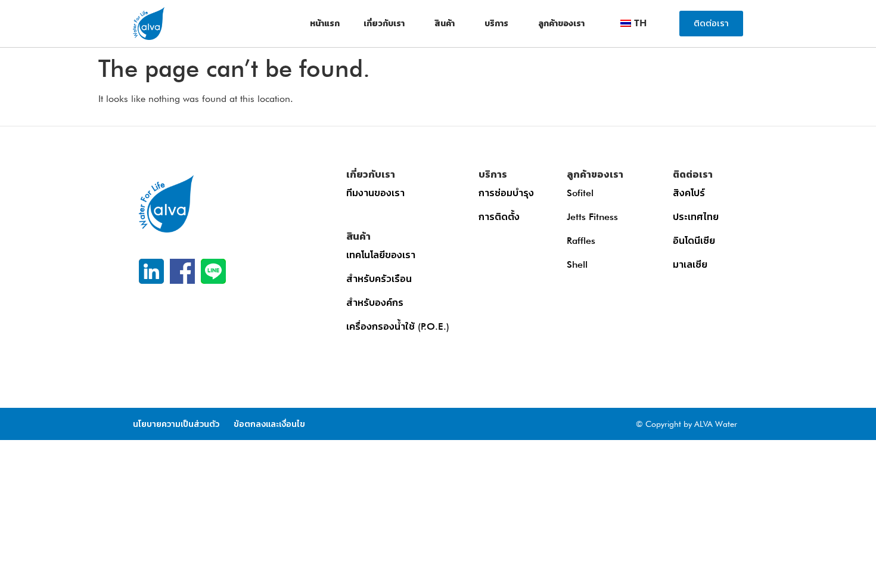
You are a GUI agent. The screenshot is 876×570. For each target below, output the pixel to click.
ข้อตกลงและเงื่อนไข (269, 424)
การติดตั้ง (499, 216)
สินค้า (444, 23)
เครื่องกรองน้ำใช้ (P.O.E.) (397, 326)
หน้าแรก (325, 23)
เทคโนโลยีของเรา (380, 255)
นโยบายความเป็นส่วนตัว (176, 424)
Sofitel (580, 193)
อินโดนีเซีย (694, 240)
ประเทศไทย (696, 216)
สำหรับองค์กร (374, 302)
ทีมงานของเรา (375, 193)
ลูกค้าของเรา (561, 23)
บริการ (496, 23)
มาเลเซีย (690, 264)
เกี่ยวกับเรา (384, 23)
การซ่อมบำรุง (506, 193)
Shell (577, 264)
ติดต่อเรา (693, 174)
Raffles (581, 240)
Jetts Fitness (592, 216)
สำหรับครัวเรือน (379, 278)
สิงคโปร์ (689, 193)
